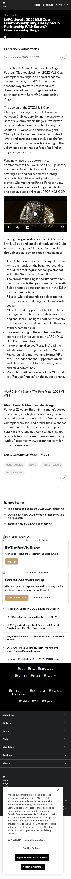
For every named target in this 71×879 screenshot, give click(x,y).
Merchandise (14, 465)
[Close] (57, 790)
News (32, 465)
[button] (66, 5)
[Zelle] (35, 701)
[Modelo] (36, 676)
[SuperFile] (21, 676)
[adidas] (24, 701)
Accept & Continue (33, 866)
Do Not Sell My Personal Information (26, 840)
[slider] (35, 223)
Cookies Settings (31, 848)
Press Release (52, 465)
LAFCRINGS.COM (53, 191)
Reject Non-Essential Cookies (32, 857)
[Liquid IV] (50, 676)
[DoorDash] (55, 691)
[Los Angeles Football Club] (6, 5)
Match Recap (14, 472)
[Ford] (32, 668)
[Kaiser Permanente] (18, 694)
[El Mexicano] (45, 668)
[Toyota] (47, 701)
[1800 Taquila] (38, 691)
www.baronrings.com (43, 440)
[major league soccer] (5, 782)
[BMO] (21, 668)
